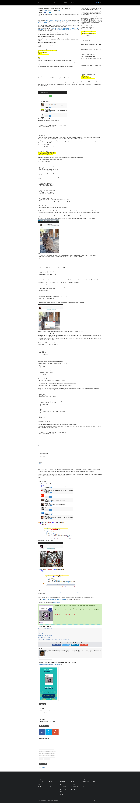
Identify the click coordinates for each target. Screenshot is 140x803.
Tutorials (55, 2)
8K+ (48, 733)
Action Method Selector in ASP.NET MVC (45, 637)
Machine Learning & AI (75, 786)
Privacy (98, 800)
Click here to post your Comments (45, 664)
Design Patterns (47, 751)
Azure (40, 755)
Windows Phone (74, 789)
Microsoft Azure (74, 779)
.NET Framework (63, 788)
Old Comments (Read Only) (56, 664)
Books (83, 786)
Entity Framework (46, 755)
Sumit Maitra (45, 10)
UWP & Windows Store (75, 788)
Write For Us (94, 800)
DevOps (72, 781)
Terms (101, 800)
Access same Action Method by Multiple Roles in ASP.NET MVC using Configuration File (53, 639)
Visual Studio (47, 753)
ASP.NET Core (47, 749)
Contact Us (90, 800)
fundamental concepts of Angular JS (60, 592)
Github (94, 783)
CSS (49, 788)
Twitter (94, 781)
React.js (40, 757)
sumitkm (83, 651)
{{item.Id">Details (42, 87)
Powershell (73, 784)
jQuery (45, 757)
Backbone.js (51, 784)
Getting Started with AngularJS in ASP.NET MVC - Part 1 (56, 20)
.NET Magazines (67, 2)
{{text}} (45, 354)
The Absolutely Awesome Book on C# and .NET (82, 607)
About (72, 2)
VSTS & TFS (52, 753)
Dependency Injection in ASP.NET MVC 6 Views (46, 633)
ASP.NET (52, 749)
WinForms (61, 794)
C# (52, 751)
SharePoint (41, 751)
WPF (40, 753)
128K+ (55, 733)
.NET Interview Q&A (85, 783)
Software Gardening (85, 781)
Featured (60, 2)
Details (40, 463)
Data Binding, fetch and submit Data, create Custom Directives (84, 592)
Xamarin (72, 783)
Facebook (95, 779)
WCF (42, 753)
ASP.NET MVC (59, 10)
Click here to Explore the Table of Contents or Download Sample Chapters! (70, 614)
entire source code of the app (48, 600)
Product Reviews (85, 788)
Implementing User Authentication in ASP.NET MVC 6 (47, 630)
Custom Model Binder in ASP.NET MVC (45, 635)
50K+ (42, 733)
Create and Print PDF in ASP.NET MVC (45, 628)
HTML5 (54, 757)
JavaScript (49, 757)
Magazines (83, 784)
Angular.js (52, 755)
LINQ (54, 751)
